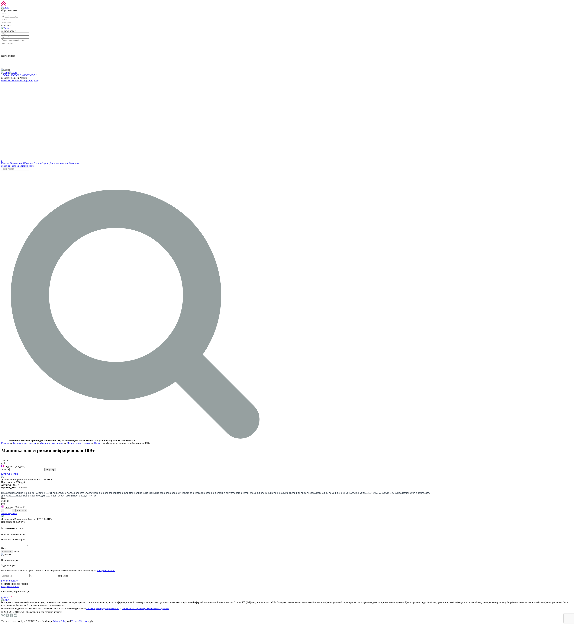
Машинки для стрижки (51, 443)
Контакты (74, 163)
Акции (37, 163)
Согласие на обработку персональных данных (145, 608)
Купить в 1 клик (9, 474)
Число (17, 551)
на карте (5, 597)
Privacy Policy (60, 621)
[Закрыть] (5, 7)
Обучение (28, 163)
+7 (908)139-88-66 (10, 75)
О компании (16, 163)
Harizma (98, 443)
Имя (3, 548)
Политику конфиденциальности (102, 608)
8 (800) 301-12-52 (10, 581)
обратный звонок (10, 80)
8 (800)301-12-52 (28, 75)
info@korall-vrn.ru (106, 570)
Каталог (5, 163)
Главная (5, 443)
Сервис (45, 163)
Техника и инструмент (24, 443)
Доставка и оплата (58, 163)
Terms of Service (79, 621)
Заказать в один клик (9, 514)
